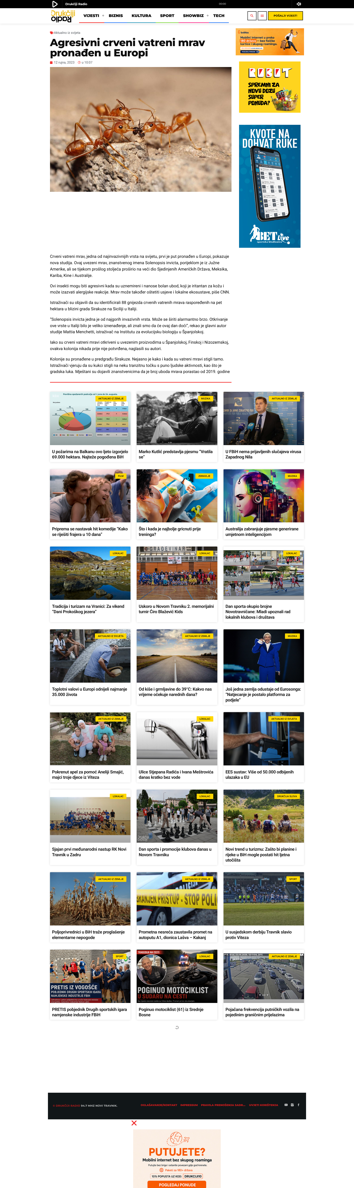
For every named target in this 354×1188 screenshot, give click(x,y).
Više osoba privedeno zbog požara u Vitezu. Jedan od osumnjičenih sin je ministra (85, 1092)
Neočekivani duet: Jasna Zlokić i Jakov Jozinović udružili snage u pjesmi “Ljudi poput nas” (88, 1175)
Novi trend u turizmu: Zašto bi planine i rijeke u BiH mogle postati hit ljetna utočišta (261, 855)
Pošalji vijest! (285, 15)
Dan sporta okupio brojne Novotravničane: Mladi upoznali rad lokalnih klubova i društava (258, 612)
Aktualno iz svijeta (67, 33)
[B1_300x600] (270, 247)
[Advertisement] (140, 222)
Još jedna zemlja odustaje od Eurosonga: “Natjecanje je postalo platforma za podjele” (263, 695)
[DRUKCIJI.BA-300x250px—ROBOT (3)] (270, 112)
